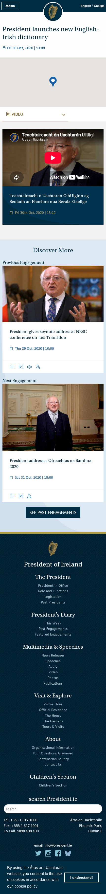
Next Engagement (19, 380)
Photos (53, 677)
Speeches (53, 660)
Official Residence (53, 710)
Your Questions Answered (53, 753)
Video (53, 672)
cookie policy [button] (26, 886)
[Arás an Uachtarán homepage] (53, 548)
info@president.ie (58, 845)
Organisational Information (53, 747)
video (14, 114)
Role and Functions (53, 591)
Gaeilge (99, 5)
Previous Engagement (23, 262)
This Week (53, 623)
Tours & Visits (53, 726)
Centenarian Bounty (53, 758)
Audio (53, 666)
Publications (53, 683)
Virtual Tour (53, 704)
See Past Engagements (53, 512)
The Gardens (53, 721)
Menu (10, 5)
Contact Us (53, 764)
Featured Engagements (53, 634)
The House (53, 715)
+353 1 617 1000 (23, 820)
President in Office (53, 585)
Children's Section (53, 785)
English (86, 5)
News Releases (53, 655)
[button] (53, 82)
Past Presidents (53, 602)
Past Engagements (53, 628)
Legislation (53, 596)
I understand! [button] (81, 877)
